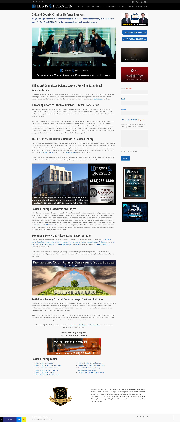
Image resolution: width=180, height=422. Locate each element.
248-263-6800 (138, 2)
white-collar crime (80, 242)
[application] (134, 55)
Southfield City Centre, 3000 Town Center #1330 (105, 389)
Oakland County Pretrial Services (44, 363)
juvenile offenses (91, 242)
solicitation (39, 244)
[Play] (125, 59)
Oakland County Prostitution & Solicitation (47, 375)
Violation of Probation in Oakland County (90, 363)
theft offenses (101, 242)
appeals (45, 244)
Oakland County (99, 99)
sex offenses (70, 242)
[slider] (133, 59)
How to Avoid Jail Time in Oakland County (47, 368)
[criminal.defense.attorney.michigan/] (18, 419)
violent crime (50, 242)
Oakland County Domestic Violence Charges (91, 372)
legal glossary (98, 401)
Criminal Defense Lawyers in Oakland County (91, 365)
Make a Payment (141, 6)
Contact (131, 6)
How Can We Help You (94, 6)
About (80, 6)
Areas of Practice (112, 6)
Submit (125, 158)
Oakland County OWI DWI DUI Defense (46, 370)
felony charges (67, 244)
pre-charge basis (71, 152)
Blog (124, 6)
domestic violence (59, 242)
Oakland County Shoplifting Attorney (89, 368)
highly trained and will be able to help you (46, 225)
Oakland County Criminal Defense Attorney (47, 365)
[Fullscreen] (144, 59)
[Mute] (141, 59)
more (77, 244)
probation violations (47, 152)
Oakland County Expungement (87, 370)
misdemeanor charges (55, 244)
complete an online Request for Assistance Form (84, 325)
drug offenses (41, 242)
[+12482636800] (23, 419)
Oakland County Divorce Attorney (44, 372)
